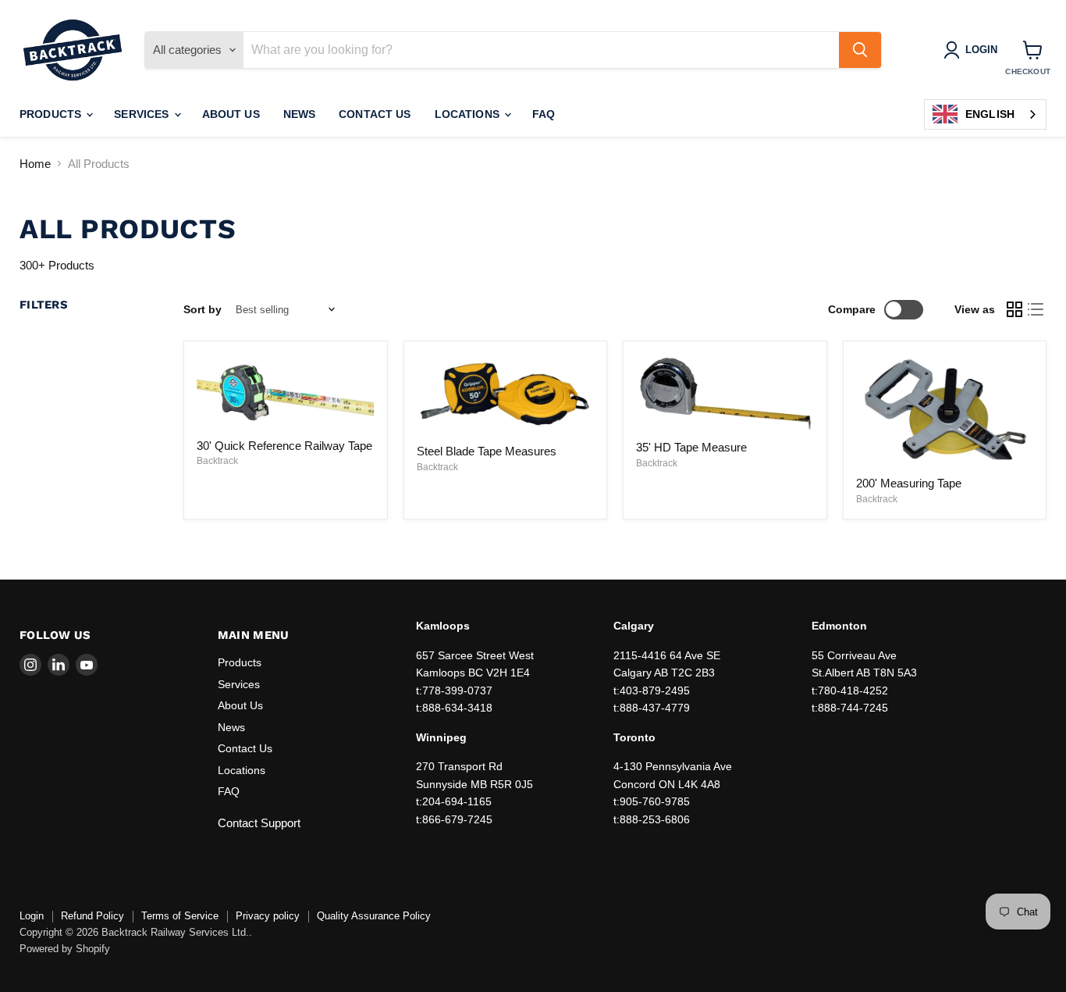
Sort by (202, 309)
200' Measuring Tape (908, 483)
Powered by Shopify (65, 949)
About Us (231, 114)
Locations (469, 114)
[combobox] (985, 114)
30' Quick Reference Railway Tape (284, 445)
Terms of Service (180, 916)
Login (32, 916)
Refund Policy (92, 916)
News (299, 114)
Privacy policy (268, 916)
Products (52, 114)
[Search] (860, 50)
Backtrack (217, 460)
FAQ (543, 114)
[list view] (1036, 309)
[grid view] (1014, 309)
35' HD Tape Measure (691, 447)
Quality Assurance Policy (374, 916)
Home (35, 163)
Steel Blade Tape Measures (486, 451)
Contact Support (259, 823)
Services (143, 114)
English (989, 114)
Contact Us (374, 114)
